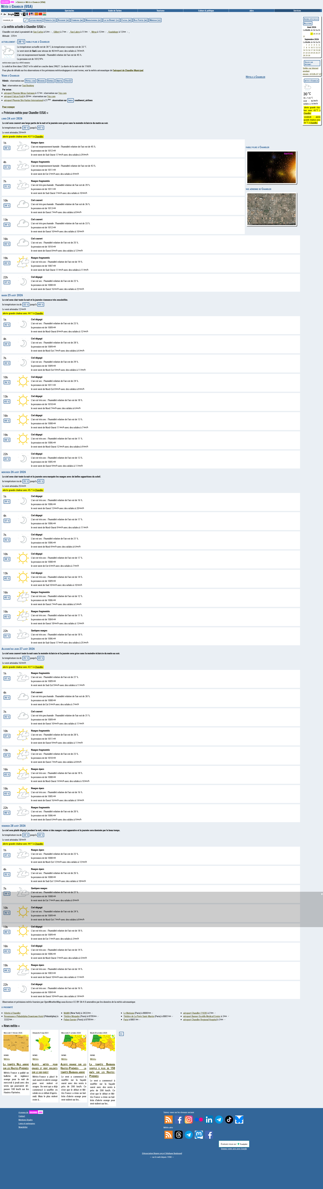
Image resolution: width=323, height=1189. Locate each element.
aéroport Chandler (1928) (195, 1013)
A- (2, 14)
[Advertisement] (163, 803)
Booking (41, 80)
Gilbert (57, 31)
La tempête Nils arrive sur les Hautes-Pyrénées (16, 1066)
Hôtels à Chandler (255, 77)
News (23, 10)
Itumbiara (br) (77, 20)
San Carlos (38, 31)
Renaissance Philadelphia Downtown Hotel (23, 1016)
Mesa (94, 31)
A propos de (31, 1112)
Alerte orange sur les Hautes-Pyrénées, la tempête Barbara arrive (73, 1068)
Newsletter (23, 1127)
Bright (11, 14)
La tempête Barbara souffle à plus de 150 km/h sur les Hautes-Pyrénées (102, 1070)
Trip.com (62, 93)
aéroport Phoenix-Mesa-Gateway (19, 93)
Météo (7, 1059)
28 (314, 34)
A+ (5, 14)
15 (307, 50)
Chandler (39, 136)
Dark (17, 14)
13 (319, 47)
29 (317, 34)
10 (312, 47)
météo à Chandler (311, 80)
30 (319, 34)
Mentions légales (26, 1119)
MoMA (67, 1013)
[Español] (37, 14)
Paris (126, 1019)
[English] (33, 14)
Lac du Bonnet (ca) (111, 20)
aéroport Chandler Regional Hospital (200, 1019)
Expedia (51, 80)
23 (309, 53)
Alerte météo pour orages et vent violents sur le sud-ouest (45, 1068)
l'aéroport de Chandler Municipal (128, 70)
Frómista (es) (50, 20)
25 (314, 53)
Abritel (59, 80)
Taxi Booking (28, 85)
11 (314, 47)
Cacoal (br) (126, 20)
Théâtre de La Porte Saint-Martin (139, 1016)
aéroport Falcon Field (14, 96)
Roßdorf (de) (63, 20)
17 (312, 50)
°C (21, 14)
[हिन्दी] (44, 14)
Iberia (70, 100)
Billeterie (308, 23)
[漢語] (40, 14)
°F (24, 14)
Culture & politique (206, 10)
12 (317, 47)
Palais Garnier (70, 1019)
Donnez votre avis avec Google (234, 1148)
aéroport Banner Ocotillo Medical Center (201, 1016)
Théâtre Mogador (72, 1016)
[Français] (28, 15)
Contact (22, 1116)
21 (304, 53)
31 (304, 36)
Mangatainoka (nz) (93, 20)
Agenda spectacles (311, 18)
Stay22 (68, 80)
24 (312, 53)
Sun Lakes (75, 31)
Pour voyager (8, 106)
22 (307, 53)
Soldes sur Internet (309, 63)
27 (312, 34)
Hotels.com (30, 80)
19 (317, 50)
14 (304, 50)
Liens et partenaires (27, 1123)
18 (314, 50)
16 (309, 50)
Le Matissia (129, 1013)
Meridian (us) (155, 20)
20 (319, 50)
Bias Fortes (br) (140, 20)
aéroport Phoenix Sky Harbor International (23, 100)
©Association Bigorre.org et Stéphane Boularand (162, 1153)
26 (317, 53)
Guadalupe (113, 31)
